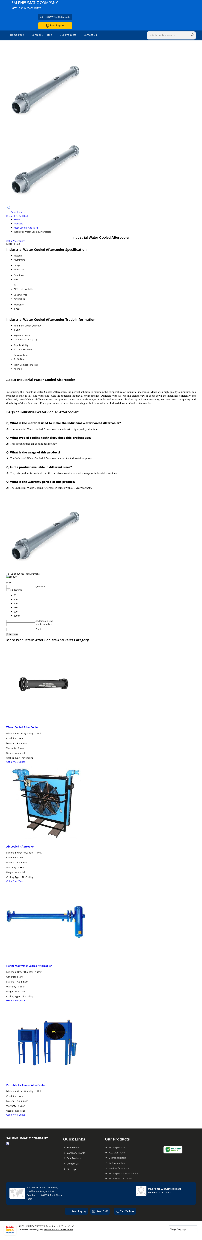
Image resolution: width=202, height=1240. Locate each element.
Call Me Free (127, 1211)
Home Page (17, 34)
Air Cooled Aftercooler (20, 846)
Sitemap (71, 1169)
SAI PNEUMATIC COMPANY (35, 5)
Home (17, 219)
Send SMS (102, 1211)
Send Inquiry (57, 25)
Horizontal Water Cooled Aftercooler (29, 966)
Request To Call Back (17, 215)
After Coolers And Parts (26, 227)
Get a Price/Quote (15, 240)
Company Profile (42, 34)
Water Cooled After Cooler (22, 727)
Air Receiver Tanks (117, 1163)
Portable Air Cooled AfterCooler (25, 1085)
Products (18, 223)
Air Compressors (117, 1147)
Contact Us (90, 34)
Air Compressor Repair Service (123, 1173)
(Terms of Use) (67, 1226)
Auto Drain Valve (117, 1152)
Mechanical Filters (117, 1157)
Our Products (68, 34)
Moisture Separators (119, 1168)
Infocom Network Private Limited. (58, 1229)
